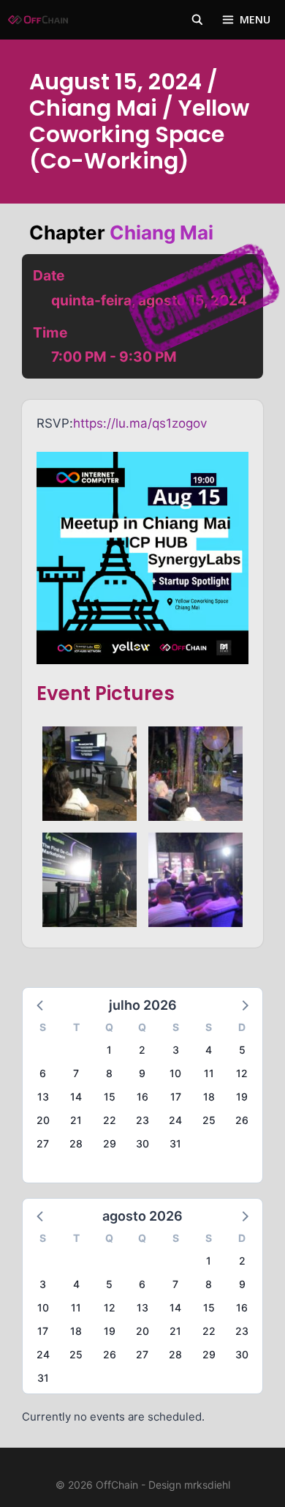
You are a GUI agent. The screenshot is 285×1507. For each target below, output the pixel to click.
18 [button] (209, 1096)
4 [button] (208, 1049)
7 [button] (76, 1073)
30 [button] (142, 1143)
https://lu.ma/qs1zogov (140, 423)
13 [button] (43, 1096)
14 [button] (76, 1096)
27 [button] (43, 1143)
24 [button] (175, 1120)
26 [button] (241, 1120)
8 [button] (109, 1073)
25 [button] (209, 1120)
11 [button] (209, 1073)
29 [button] (109, 1143)
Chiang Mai (161, 232)
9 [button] (142, 1073)
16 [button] (142, 1096)
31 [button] (175, 1143)
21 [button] (76, 1120)
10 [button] (175, 1073)
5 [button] (242, 1049)
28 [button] (76, 1143)
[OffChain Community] (38, 20)
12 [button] (242, 1073)
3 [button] (175, 1049)
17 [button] (175, 1096)
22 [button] (109, 1120)
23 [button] (142, 1120)
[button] (41, 1005)
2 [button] (142, 1049)
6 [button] (42, 1073)
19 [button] (242, 1096)
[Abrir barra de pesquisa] (197, 20)
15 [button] (109, 1096)
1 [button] (109, 1049)
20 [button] (43, 1120)
